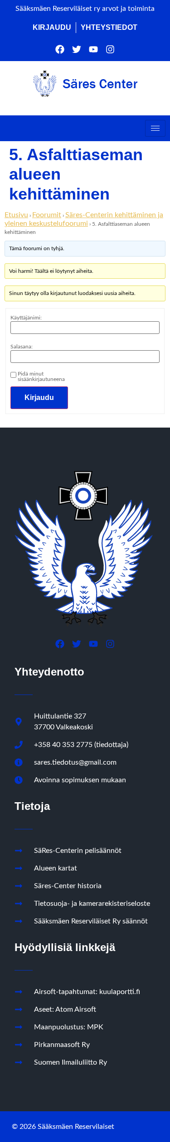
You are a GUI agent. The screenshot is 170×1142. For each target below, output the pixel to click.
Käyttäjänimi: (26, 317)
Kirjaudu (39, 397)
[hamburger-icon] (155, 128)
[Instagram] (110, 49)
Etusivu (16, 215)
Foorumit (46, 215)
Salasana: (21, 346)
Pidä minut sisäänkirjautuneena (41, 376)
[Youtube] (93, 49)
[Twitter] (76, 49)
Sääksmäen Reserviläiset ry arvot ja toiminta (85, 8)
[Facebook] (60, 49)
